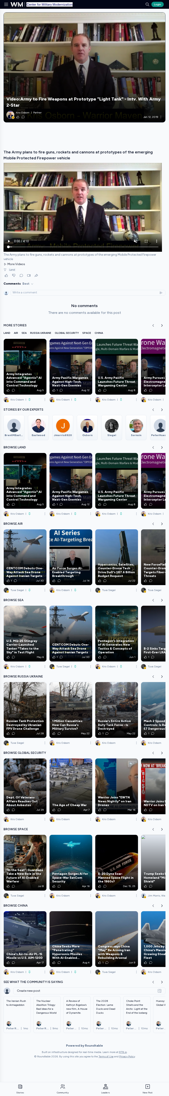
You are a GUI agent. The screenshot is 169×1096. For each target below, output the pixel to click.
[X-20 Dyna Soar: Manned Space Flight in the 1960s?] (116, 863)
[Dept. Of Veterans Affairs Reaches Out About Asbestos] (25, 786)
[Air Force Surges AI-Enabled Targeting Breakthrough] (71, 557)
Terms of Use (106, 1056)
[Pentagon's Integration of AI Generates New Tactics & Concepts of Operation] (116, 633)
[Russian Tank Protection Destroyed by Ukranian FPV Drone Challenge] (25, 710)
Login (157, 4)
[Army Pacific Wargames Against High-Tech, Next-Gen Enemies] (71, 367)
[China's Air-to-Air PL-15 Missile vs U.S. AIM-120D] (25, 939)
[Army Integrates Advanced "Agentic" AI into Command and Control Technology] (25, 367)
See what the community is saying (33, 982)
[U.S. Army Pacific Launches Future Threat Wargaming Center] (116, 367)
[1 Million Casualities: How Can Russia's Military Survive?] (71, 710)
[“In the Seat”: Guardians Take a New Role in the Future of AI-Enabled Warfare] (25, 863)
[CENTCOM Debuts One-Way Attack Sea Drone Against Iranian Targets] (25, 557)
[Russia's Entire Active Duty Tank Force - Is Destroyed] (116, 710)
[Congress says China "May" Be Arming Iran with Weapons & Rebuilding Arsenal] (116, 939)
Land (12, 269)
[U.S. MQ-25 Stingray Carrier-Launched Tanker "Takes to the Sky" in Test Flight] (25, 633)
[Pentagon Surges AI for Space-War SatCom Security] (71, 863)
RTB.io (123, 1052)
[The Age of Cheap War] (71, 786)
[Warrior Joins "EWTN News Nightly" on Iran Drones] (116, 786)
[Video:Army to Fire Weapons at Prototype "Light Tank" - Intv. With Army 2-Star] (84, 67)
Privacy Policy (127, 1056)
